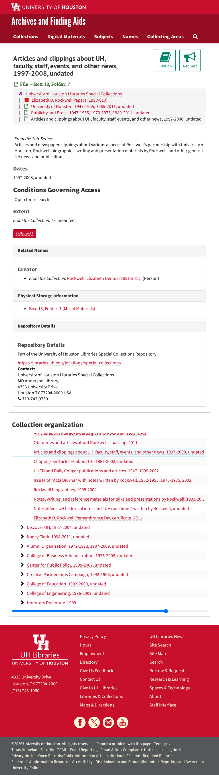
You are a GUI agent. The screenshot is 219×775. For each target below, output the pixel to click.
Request (190, 66)
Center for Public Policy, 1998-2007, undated (69, 565)
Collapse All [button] (24, 233)
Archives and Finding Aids (48, 21)
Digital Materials (66, 36)
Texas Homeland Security (32, 750)
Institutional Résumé (122, 756)
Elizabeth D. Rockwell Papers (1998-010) (70, 100)
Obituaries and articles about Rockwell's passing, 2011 (85, 442)
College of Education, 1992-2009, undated (66, 584)
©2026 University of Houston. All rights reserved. (52, 744)
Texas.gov (162, 744)
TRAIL (62, 750)
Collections (25, 36)
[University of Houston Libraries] (39, 649)
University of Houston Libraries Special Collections (74, 94)
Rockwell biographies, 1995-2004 (65, 490)
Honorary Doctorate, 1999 (51, 603)
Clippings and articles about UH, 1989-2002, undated (83, 461)
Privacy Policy (93, 636)
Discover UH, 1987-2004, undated (58, 527)
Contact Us (90, 679)
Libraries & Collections (101, 696)
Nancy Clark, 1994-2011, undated (58, 537)
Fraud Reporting (84, 750)
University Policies (26, 768)
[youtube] (122, 722)
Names (130, 36)
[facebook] (80, 722)
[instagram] (108, 722)
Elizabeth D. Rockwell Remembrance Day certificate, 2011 (88, 518)
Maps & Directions (97, 705)
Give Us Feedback (96, 671)
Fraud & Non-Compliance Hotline (128, 750)
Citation (165, 66)
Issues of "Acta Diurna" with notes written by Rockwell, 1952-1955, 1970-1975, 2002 (112, 480)
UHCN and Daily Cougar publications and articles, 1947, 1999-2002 (96, 471)
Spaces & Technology (169, 688)
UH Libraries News (166, 636)
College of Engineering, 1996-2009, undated (68, 593)
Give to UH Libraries (98, 688)
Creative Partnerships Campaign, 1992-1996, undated (77, 574)
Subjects (103, 36)
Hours (86, 645)
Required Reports (158, 756)
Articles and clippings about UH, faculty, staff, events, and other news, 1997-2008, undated (119, 452)
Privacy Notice (23, 756)
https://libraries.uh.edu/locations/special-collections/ (69, 363)
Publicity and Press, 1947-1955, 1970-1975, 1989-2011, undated (91, 113)
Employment (92, 653)
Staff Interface (162, 705)
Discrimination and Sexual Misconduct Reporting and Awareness (150, 762)
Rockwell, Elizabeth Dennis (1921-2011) (104, 278)
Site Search (160, 645)
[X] (94, 722)
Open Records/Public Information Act (70, 756)
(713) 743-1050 (25, 691)
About (155, 696)
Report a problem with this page (123, 744)
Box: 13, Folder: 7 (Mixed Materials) (62, 309)
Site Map (157, 653)
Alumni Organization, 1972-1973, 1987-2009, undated (77, 546)
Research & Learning (169, 679)
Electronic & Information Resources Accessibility (52, 762)
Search (156, 662)
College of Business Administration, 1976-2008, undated (80, 556)
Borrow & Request (166, 671)
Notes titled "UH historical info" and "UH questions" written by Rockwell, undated (111, 508)
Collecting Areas (165, 36)
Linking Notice (171, 750)
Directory (89, 662)
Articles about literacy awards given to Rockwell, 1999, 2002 (90, 433)
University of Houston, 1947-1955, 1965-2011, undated (82, 106)
